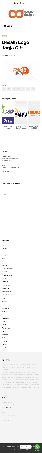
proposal (5, 331)
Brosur (4, 255)
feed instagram (7, 275)
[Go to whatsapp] (37, 446)
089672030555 (6, 161)
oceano (6, 55)
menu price (5, 308)
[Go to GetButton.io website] (37, 451)
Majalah (4, 301)
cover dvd (5, 272)
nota (3, 315)
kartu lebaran (6, 285)
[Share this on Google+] (14, 89)
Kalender (5, 281)
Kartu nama (5, 288)
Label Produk (6, 295)
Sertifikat (5, 334)
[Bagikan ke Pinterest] (33, 89)
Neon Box (5, 311)
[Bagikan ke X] (9, 89)
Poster (4, 325)
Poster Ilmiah (6, 328)
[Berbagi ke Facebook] (4, 89)
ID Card (4, 278)
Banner (4, 248)
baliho (4, 245)
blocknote (5, 252)
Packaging (5, 318)
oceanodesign (6, 174)
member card (6, 305)
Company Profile (7, 268)
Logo (4, 36)
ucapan (4, 341)
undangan (5, 344)
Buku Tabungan (7, 262)
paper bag (5, 321)
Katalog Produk (7, 291)
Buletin (4, 265)
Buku (3, 258)
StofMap (5, 338)
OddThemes (19, 447)
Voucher (4, 348)
